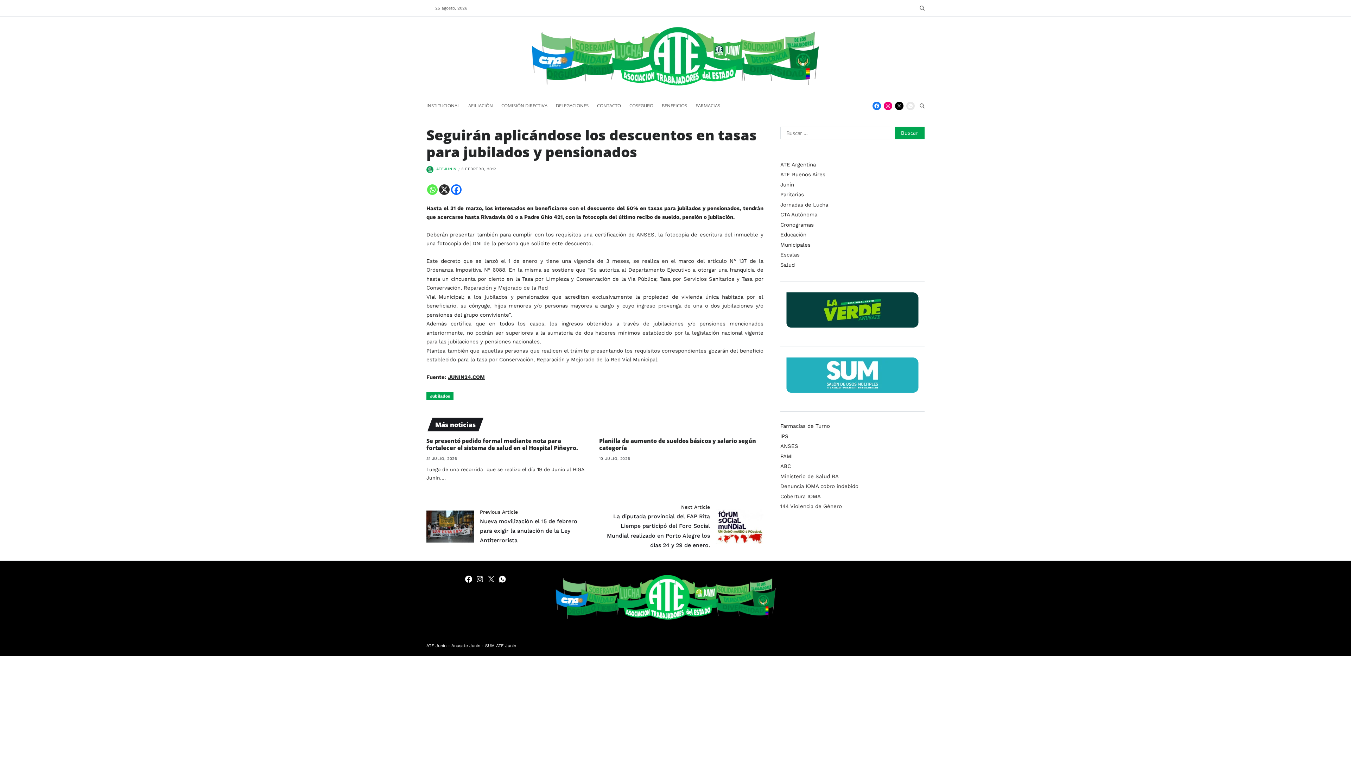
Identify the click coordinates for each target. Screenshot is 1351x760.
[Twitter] (899, 106)
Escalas (790, 255)
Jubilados (440, 396)
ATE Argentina (798, 165)
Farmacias (708, 105)
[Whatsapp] (432, 189)
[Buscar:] (835, 134)
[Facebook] (877, 106)
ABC (785, 466)
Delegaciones (572, 105)
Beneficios (674, 105)
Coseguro (641, 105)
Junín (787, 185)
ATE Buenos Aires (802, 174)
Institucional (443, 105)
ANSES (789, 446)
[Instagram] (888, 106)
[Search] (922, 8)
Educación (793, 235)
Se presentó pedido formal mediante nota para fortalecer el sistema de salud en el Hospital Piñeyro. (502, 444)
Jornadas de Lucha (804, 205)
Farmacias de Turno (805, 426)
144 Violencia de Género (811, 506)
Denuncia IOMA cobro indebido (819, 486)
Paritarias (792, 194)
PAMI (786, 456)
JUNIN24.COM (466, 377)
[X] (444, 189)
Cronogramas (797, 225)
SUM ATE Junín (500, 645)
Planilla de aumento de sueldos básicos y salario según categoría (677, 444)
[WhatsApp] (910, 106)
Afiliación (480, 105)
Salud (787, 265)
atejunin (446, 169)
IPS (784, 436)
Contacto (609, 105)
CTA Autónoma (798, 214)
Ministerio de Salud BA (809, 476)
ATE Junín (436, 645)
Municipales (795, 245)
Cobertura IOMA (800, 496)
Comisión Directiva (524, 105)
